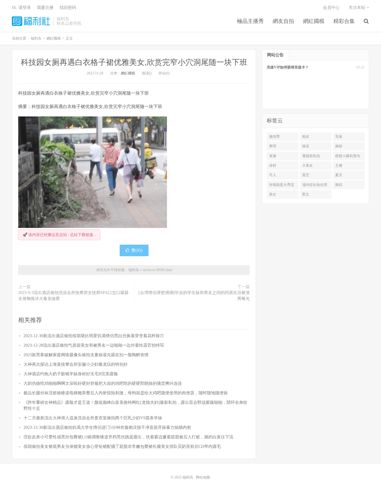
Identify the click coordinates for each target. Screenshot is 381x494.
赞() (137, 250)
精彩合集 (344, 21)
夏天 (338, 175)
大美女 (307, 165)
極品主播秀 (250, 21)
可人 (272, 175)
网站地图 (203, 477)
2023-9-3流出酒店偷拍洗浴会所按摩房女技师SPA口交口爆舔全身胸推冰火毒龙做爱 (73, 295)
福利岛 (31, 21)
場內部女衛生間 (314, 185)
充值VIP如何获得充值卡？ (288, 67)
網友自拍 (283, 21)
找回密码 (68, 7)
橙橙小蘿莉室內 (347, 156)
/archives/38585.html (157, 270)
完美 (338, 137)
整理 (272, 146)
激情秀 (274, 137)
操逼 (305, 146)
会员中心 (331, 7)
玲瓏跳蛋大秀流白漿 (281, 186)
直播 (272, 156)
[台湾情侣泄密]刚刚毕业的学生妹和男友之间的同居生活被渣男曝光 (194, 295)
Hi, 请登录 (21, 7)
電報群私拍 (311, 156)
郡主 (305, 194)
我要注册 (45, 7)
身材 (272, 165)
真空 (305, 175)
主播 (338, 165)
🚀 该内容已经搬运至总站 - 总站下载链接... (59, 234)
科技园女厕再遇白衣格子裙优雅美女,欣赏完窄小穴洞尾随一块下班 (134, 62)
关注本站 (357, 7)
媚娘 (338, 146)
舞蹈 (338, 185)
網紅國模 (313, 21)
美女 (272, 194)
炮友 (305, 137)
